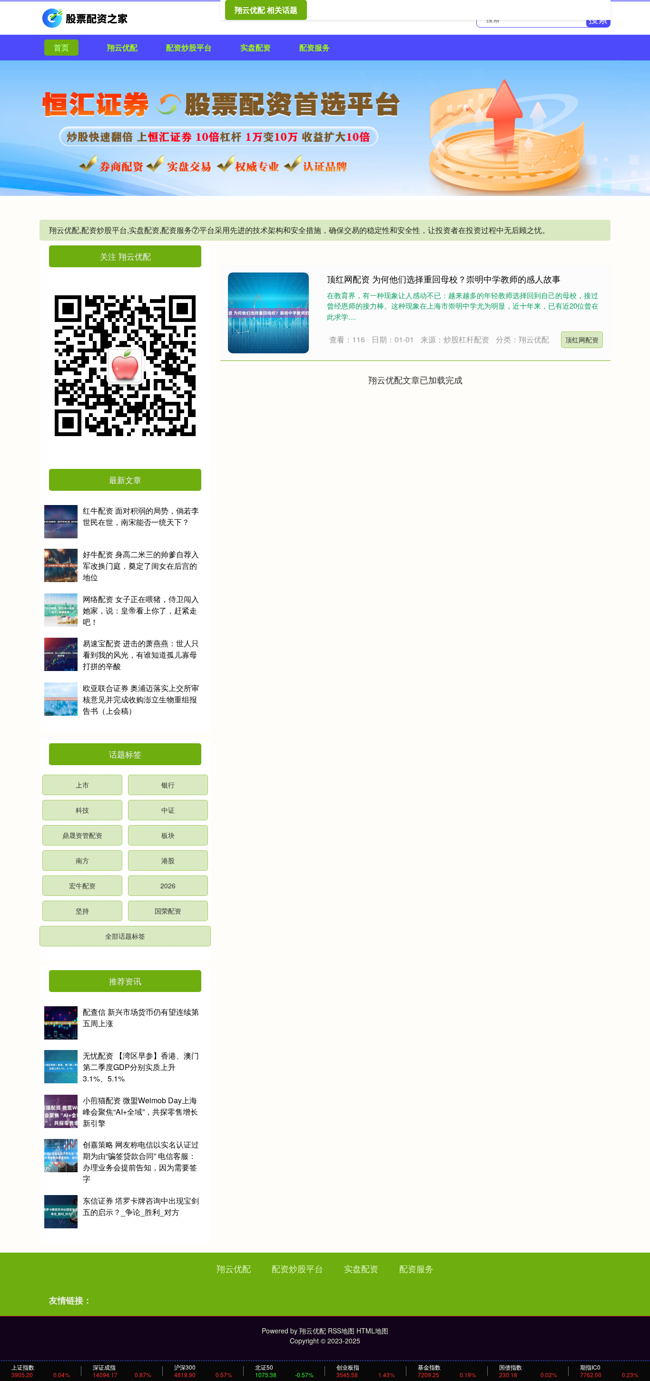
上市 (82, 784)
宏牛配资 (82, 885)
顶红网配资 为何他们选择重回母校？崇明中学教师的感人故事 (444, 278)
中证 (168, 810)
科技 (82, 810)
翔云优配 (122, 47)
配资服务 (314, 47)
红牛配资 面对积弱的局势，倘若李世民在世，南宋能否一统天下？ (141, 516)
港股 (168, 860)
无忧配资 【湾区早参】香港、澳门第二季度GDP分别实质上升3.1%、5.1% (141, 1067)
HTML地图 (372, 1330)
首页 (61, 47)
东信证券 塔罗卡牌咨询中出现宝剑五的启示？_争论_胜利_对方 (141, 1206)
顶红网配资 (582, 339)
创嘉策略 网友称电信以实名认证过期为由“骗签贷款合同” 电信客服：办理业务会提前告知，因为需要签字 (141, 1161)
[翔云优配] (86, 17)
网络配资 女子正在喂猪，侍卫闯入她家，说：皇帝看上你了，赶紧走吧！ (141, 610)
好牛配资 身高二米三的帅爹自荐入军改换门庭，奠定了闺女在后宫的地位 (141, 566)
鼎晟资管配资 (82, 835)
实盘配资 (255, 47)
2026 (168, 885)
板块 (168, 835)
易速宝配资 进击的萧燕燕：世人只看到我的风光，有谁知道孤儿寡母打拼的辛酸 (141, 654)
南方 (82, 860)
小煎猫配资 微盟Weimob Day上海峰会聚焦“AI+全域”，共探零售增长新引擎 (140, 1111)
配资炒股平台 (189, 47)
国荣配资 (168, 910)
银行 (168, 784)
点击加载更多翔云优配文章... (416, 379)
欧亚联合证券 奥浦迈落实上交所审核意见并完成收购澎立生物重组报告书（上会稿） (141, 699)
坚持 (82, 910)
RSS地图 (341, 1330)
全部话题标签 (125, 936)
